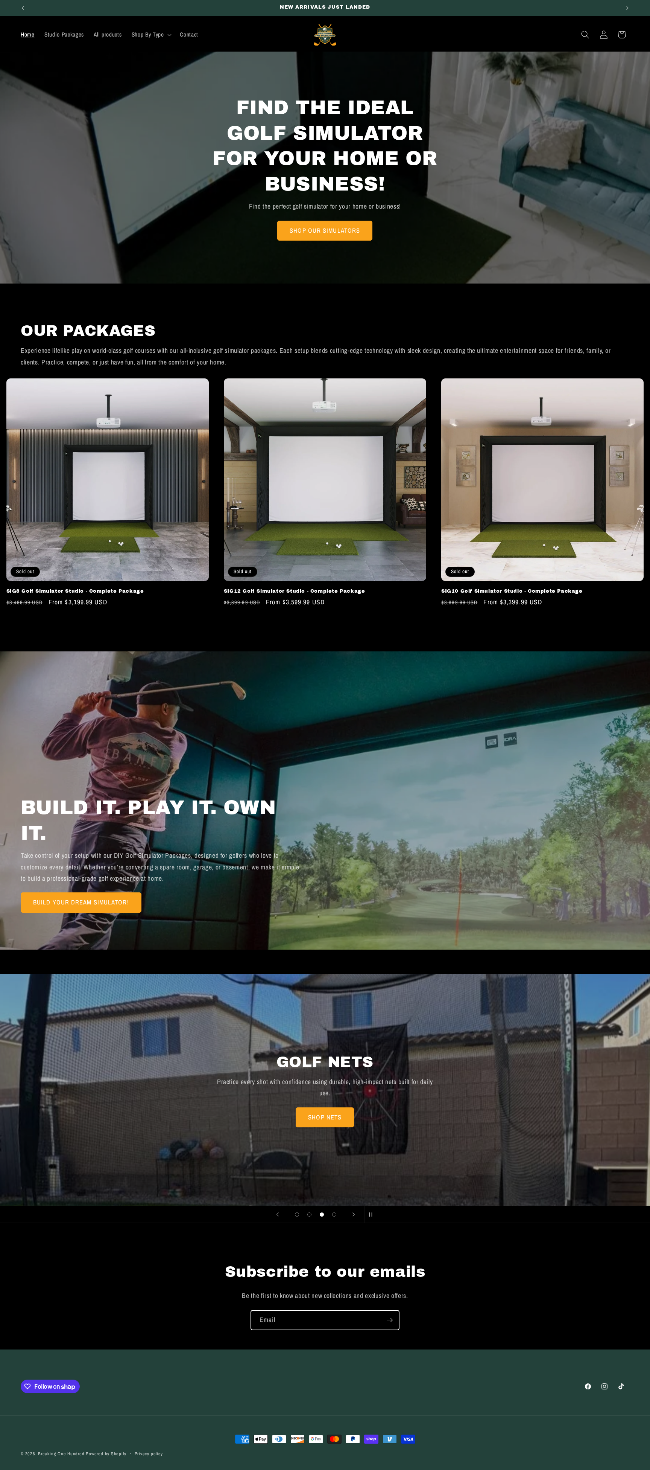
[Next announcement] (627, 8)
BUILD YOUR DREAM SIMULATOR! (81, 902)
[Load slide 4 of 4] (334, 1214)
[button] (150, 34)
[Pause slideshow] (372, 1214)
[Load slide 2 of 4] (309, 1214)
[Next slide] (353, 1214)
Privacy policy (149, 1453)
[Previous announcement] (23, 8)
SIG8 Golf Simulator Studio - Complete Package (75, 591)
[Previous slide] (277, 1214)
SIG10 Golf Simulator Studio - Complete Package (512, 591)
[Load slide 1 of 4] (297, 1214)
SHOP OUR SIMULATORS (325, 230)
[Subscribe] (390, 1320)
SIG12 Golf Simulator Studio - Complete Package (294, 591)
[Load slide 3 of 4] (322, 1214)
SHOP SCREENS (325, 1117)
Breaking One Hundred (61, 1453)
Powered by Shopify (106, 1453)
